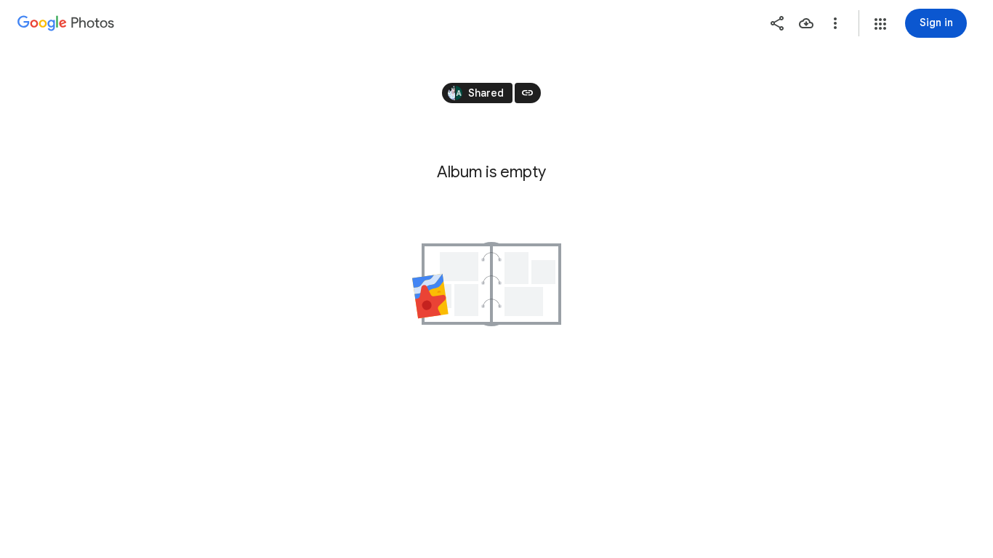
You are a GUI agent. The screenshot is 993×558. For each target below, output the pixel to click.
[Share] (777, 23)
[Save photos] (806, 23)
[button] (880, 24)
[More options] (835, 23)
